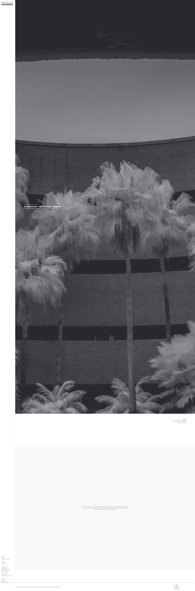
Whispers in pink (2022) (5, 567)
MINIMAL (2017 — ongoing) (5, 558)
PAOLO (7, 2)
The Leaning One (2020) (5, 571)
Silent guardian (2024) (4, 564)
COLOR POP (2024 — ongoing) (5, 559)
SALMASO (7, 4)
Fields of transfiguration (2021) (5, 569)
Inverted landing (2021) (5, 568)
